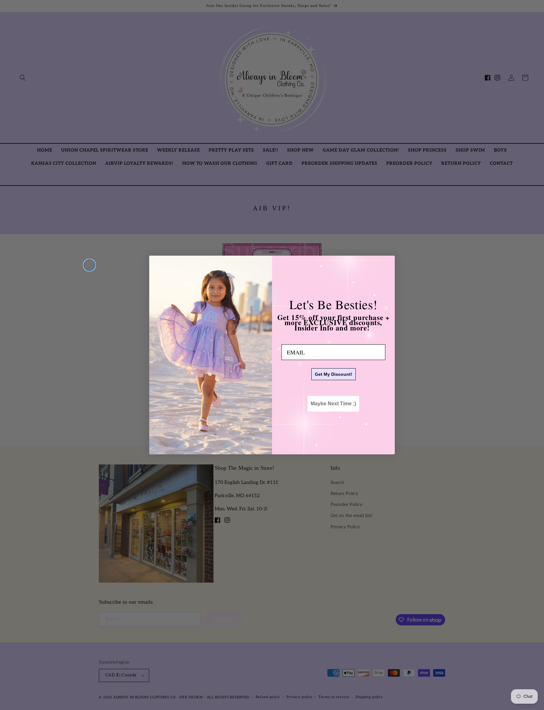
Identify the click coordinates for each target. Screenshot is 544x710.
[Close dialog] (89, 265)
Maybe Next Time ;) (333, 404)
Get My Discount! (333, 374)
